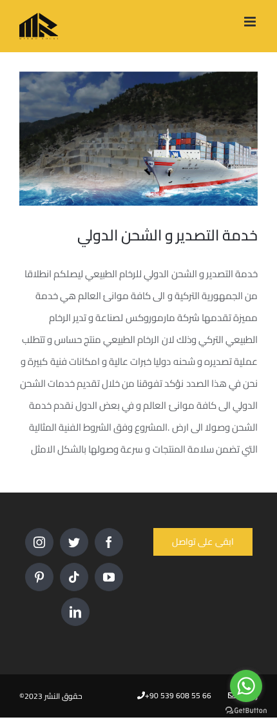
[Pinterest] (39, 577)
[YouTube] (109, 577)
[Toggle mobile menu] (251, 21)
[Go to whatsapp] (246, 686)
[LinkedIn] (75, 612)
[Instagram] (39, 542)
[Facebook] (109, 542)
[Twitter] (74, 542)
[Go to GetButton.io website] (246, 711)
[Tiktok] (74, 577)
